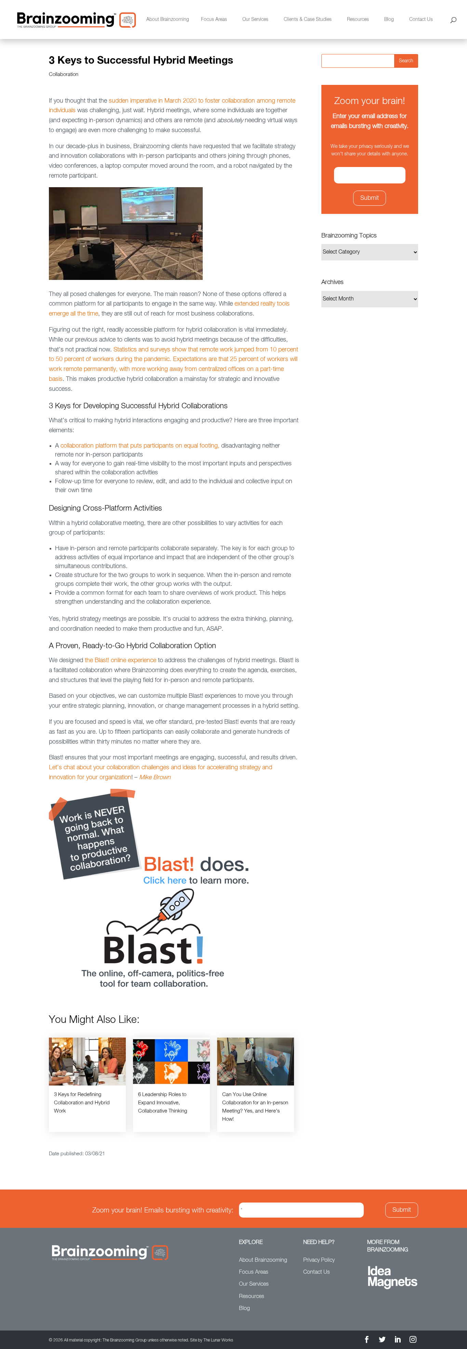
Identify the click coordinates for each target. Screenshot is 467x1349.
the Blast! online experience (120, 660)
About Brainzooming (167, 19)
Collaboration (63, 74)
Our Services (255, 19)
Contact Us (421, 19)
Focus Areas (214, 19)
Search (406, 61)
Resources (358, 19)
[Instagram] (413, 1341)
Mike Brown (155, 777)
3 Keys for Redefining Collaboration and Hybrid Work (82, 1103)
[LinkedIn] (397, 1341)
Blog (389, 19)
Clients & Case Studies (308, 19)
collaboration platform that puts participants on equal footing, (140, 446)
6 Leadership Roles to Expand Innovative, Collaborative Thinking (162, 1103)
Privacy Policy (319, 1260)
